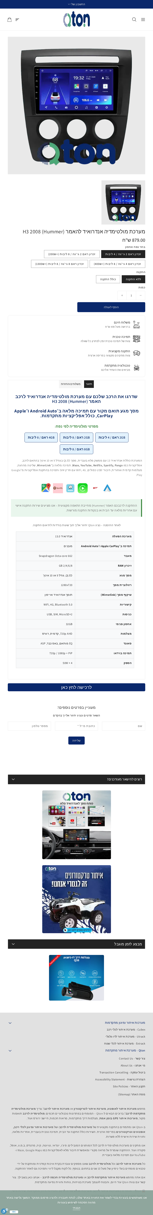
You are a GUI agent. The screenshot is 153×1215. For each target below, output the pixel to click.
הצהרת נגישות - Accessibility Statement (120, 1079)
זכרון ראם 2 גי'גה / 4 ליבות (123, 254)
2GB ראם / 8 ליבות (76, 437)
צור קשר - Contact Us (132, 1058)
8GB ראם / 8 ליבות (76, 449)
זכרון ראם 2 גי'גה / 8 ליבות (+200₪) (71, 254)
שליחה (76, 740)
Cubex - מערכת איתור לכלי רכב (126, 1029)
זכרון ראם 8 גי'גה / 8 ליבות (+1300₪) (59, 264)
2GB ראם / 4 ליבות (112, 437)
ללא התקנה (133, 279)
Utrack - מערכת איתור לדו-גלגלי (125, 1036)
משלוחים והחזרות (70, 384)
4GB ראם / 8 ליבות (41, 437)
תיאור (89, 384)
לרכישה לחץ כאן (76, 687)
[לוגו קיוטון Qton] (76, 20)
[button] (76, 4)
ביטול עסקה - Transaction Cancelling (122, 1072)
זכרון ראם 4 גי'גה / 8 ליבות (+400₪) (117, 264)
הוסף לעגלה (111, 307)
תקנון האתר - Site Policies (129, 1086)
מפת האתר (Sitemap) (131, 1094)
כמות (141, 287)
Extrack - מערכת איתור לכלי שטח (124, 1043)
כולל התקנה (108, 279)
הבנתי (76, 1208)
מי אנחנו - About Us (133, 1065)
